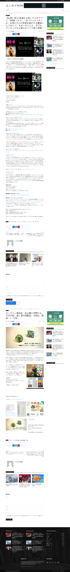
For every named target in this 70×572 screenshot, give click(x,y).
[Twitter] (60, 0)
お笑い (16, 221)
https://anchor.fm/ (9, 173)
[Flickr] (53, 562)
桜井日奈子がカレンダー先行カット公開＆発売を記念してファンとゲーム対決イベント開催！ (24, 264)
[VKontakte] (58, 562)
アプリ (18, 221)
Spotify (13, 221)
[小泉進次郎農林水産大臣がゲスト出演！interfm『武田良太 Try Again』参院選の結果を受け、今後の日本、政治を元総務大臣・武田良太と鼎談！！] (12, 257)
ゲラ (21, 221)
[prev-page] (6, 269)
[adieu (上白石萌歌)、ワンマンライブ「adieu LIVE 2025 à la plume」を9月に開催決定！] (49, 45)
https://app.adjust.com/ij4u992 (17, 129)
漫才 (35, 221)
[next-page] (8, 269)
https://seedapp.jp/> (10, 205)
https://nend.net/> (31, 202)
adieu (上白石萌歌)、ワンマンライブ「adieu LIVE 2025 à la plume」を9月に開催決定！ (58, 45)
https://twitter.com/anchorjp (25, 180)
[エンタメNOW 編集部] (6, 31)
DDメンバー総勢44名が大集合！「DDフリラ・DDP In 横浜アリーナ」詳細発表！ (58, 59)
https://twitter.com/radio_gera (15, 189)
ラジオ (33, 221)
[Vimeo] (62, 0)
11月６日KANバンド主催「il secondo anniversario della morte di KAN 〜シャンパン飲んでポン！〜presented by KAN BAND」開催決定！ (58, 38)
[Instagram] (59, 0)
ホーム (7, 12)
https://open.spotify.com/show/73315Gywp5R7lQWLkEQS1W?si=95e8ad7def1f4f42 (27, 114)
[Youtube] (63, 0)
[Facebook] (57, 0)
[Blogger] (47, 562)
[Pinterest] (19, 34)
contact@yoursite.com (29, 566)
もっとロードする (55, 63)
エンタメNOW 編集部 (11, 31)
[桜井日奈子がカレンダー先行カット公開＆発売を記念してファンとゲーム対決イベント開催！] (25, 257)
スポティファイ (25, 221)
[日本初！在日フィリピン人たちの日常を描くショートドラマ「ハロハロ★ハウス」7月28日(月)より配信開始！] (38, 257)
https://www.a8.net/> (38, 200)
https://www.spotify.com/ (10, 156)
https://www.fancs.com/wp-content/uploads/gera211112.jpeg (17, 194)
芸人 (38, 221)
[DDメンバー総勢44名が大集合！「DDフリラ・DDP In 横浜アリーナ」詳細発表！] (49, 59)
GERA (9, 221)
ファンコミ (29, 221)
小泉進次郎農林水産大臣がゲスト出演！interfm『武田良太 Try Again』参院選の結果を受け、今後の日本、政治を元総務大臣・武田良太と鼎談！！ (12, 265)
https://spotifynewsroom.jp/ (28, 169)
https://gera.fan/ (14, 130)
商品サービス (10, 12)
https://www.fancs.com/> (22, 199)
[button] (63, 10)
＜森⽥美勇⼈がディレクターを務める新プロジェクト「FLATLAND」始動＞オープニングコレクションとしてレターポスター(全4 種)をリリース (35, 234)
